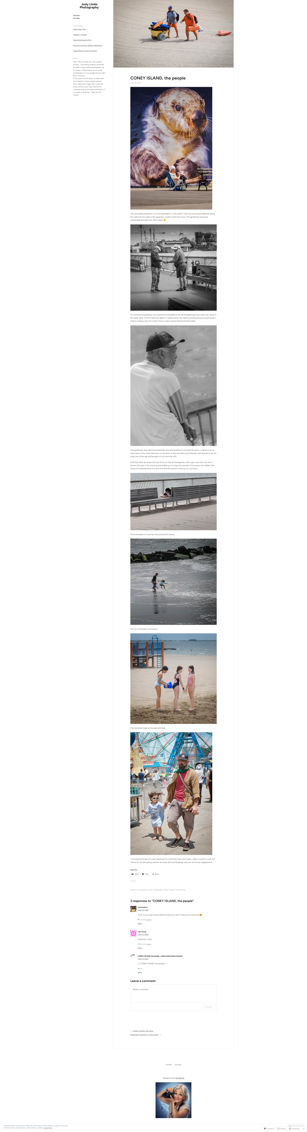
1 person (148, 920)
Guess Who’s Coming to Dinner (85, 51)
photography (158, 890)
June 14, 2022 (143, 910)
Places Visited (169, 890)
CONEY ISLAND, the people (158, 78)
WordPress (179, 1078)
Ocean (149, 890)
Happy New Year (79, 29)
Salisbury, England (80, 35)
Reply (140, 924)
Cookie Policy (47, 1128)
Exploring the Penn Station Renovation (87, 45)
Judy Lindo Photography (89, 5)
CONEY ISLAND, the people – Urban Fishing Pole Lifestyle (160, 956)
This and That (180, 890)
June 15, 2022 (143, 934)
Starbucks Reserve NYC (82, 40)
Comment (208, 1007)
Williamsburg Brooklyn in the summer (144, 1035)
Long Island (142, 890)
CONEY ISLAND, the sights (143, 1031)
